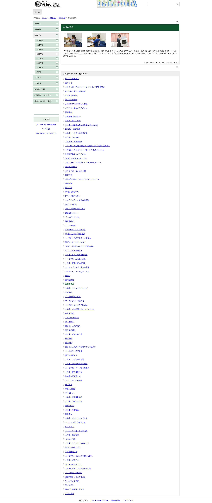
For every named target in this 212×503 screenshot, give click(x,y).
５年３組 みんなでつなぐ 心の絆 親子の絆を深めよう (87, 146)
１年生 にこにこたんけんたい (77, 443)
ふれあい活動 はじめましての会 (78, 468)
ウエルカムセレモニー (73, 464)
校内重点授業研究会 (73, 376)
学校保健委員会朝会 (73, 116)
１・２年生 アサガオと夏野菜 (77, 368)
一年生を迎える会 (72, 460)
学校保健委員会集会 (73, 297)
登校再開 (68, 339)
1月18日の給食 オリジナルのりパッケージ (82, 179)
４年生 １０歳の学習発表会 (76, 133)
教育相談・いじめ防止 (43, 95)
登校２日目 (69, 485)
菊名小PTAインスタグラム (46, 133)
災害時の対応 (39, 89)
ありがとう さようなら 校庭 (77, 272)
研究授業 (68, 175)
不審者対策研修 (71, 452)
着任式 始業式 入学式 (74, 489)
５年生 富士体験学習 (73, 397)
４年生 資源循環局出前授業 (76, 364)
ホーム (37, 12)
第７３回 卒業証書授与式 (75, 91)
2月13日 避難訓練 (72, 129)
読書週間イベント (72, 213)
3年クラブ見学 (70, 204)
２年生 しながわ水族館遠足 (76, 255)
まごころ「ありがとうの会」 (76, 108)
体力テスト (69, 427)
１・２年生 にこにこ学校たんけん (79, 456)
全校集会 (68, 385)
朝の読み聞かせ (71, 167)
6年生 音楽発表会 (72, 196)
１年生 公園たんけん (73, 401)
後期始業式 (69, 280)
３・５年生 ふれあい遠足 (75, 259)
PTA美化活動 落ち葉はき (75, 230)
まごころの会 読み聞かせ (75, 422)
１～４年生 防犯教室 (73, 351)
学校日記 (53, 18)
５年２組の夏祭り (72, 318)
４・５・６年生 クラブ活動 (76, 431)
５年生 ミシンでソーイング (76, 288)
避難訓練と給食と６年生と (75, 477)
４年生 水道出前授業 (73, 334)
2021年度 (40, 63)
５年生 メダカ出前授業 (74, 360)
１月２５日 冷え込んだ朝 (75, 171)
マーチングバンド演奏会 (74, 301)
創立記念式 (69, 313)
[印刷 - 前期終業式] (177, 22)
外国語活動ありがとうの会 (75, 154)
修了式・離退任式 (72, 79)
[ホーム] (90, 4)
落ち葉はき (69, 221)
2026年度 (40, 41)
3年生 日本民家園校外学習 (76, 158)
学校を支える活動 (72, 481)
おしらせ (37, 77)
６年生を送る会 (71, 95)
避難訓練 (68, 184)
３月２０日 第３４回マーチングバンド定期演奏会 (85, 87)
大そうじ (68, 83)
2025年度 (40, 45)
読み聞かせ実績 (71, 100)
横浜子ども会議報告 (73, 326)
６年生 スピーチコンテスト (76, 418)
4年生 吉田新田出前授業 (75, 234)
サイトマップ (128, 501)
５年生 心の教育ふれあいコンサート (79, 309)
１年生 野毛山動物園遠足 (75, 263)
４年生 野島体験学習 (73, 372)
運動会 (39, 72)
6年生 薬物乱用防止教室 (75, 209)
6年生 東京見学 (71, 192)
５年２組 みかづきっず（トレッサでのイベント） (85, 150)
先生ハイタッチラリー (73, 251)
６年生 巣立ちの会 (73, 121)
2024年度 (40, 50)
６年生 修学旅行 (72, 410)
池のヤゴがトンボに (73, 447)
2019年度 (40, 67)
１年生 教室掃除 (72, 435)
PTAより (37, 83)
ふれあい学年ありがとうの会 (76, 104)
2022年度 (40, 58)
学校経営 (37, 29)
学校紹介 (37, 23)
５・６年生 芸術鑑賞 (73, 380)
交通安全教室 (70, 389)
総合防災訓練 (70, 330)
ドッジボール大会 (72, 217)
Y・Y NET (46, 129)
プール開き (69, 393)
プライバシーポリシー (99, 501)
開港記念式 (69, 406)
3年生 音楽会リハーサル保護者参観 (79, 246)
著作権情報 (115, 501)
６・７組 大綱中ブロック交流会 (78, 238)
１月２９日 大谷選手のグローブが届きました (83, 163)
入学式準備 (69, 494)
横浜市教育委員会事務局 (46, 125)
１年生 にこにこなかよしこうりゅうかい (81, 125)
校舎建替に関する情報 (43, 101)
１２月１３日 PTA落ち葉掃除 (77, 200)
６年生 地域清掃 (72, 137)
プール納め (69, 322)
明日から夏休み (71, 355)
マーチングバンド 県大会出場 (77, 267)
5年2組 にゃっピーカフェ (75, 242)
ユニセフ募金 (70, 225)
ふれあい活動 (70, 439)
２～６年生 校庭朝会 (73, 473)
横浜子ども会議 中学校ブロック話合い (80, 347)
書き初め (68, 188)
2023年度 (62, 18)
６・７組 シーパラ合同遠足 (76, 305)
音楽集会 (68, 112)
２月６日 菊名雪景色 (73, 142)
